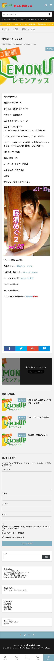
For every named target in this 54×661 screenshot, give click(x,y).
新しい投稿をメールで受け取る (13, 537)
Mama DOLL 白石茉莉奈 (38, 417)
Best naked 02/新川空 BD (12, 574)
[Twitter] (21, 348)
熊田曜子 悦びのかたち (38, 435)
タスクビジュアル (8, 19)
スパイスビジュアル (11, 622)
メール (5, 504)
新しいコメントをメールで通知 (13, 533)
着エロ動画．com (33, 645)
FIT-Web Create (24, 648)
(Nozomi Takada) (30, 272)
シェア (16, 659)
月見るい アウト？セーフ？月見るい (16, 575)
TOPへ (48, 659)
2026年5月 (8, 606)
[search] (49, 14)
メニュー (27, 659)
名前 (4, 493)
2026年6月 (8, 605)
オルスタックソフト (23, 19)
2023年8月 (8, 609)
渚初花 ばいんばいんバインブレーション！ (40, 401)
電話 (37, 659)
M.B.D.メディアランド (39, 19)
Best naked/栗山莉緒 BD (12, 571)
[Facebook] (9, 348)
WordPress (46, 648)
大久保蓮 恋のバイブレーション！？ (16, 572)
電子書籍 (31, 296)
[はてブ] (44, 348)
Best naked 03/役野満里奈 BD (14, 577)
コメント (6, 469)
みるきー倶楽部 (26, 278)
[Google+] (33, 348)
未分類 (15, 29)
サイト (4, 514)
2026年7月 (8, 603)
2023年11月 (8, 608)
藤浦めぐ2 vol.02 (28, 29)
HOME (6, 29)
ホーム (5, 659)
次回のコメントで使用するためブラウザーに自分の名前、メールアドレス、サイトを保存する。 (26, 527)
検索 (5, 554)
